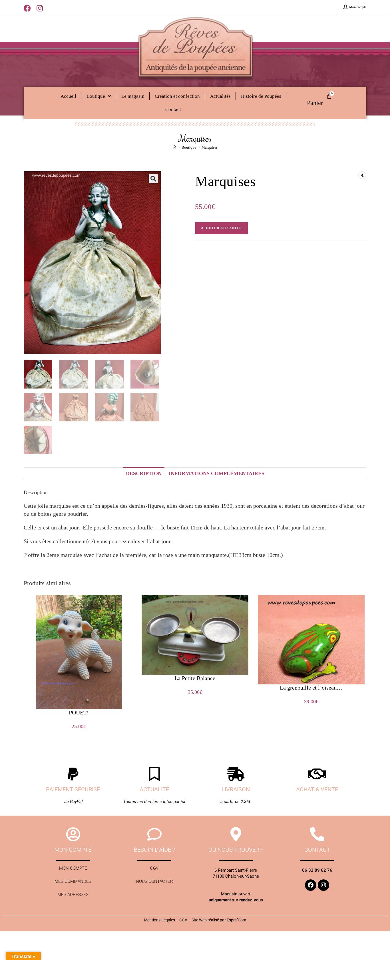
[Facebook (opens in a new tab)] (29, 8)
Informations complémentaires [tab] (216, 473)
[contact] (317, 834)
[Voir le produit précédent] (362, 175)
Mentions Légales (159, 920)
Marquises (210, 147)
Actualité (154, 789)
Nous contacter (154, 881)
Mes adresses (73, 894)
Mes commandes (73, 881)
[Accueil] (174, 147)
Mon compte (73, 868)
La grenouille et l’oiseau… (311, 687)
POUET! (79, 712)
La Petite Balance (194, 678)
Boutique (96, 96)
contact (317, 849)
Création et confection (177, 96)
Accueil (68, 96)
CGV (154, 868)
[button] (153, 178)
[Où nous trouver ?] (236, 834)
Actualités (220, 96)
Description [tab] (144, 473)
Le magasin (132, 96)
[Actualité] (154, 774)
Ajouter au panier (221, 228)
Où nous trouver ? (235, 849)
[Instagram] (323, 885)
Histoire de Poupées (261, 96)
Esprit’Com (236, 920)
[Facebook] (310, 885)
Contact (173, 109)
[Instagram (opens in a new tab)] (40, 8)
